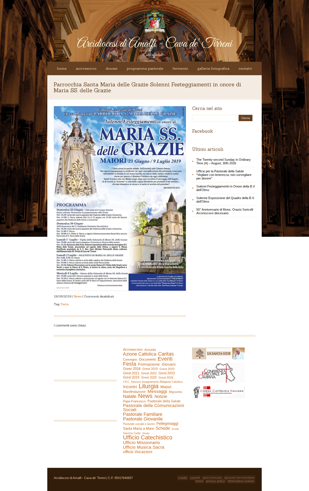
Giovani (169, 364)
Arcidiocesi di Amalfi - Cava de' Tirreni (154, 44)
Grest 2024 (131, 377)
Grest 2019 (150, 369)
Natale (129, 396)
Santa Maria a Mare (138, 429)
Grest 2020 (167, 369)
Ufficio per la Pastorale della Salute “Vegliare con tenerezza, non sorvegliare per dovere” (223, 174)
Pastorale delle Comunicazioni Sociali (153, 407)
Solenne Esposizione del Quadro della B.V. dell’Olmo (225, 199)
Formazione (149, 364)
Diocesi (112, 68)
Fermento (180, 68)
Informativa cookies (241, 481)
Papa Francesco (134, 401)
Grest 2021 (131, 373)
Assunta (150, 349)
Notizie (160, 396)
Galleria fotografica (213, 68)
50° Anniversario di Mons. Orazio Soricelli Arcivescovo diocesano (224, 211)
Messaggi (157, 391)
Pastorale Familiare (142, 414)
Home (62, 68)
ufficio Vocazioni (137, 452)
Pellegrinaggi (167, 423)
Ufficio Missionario (141, 442)
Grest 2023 (166, 373)
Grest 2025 (149, 377)
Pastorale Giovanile (143, 419)
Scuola (175, 429)
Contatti (245, 68)
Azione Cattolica (139, 354)
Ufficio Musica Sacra (143, 447)
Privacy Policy (215, 481)
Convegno (130, 359)
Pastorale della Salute (164, 401)
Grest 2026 (165, 377)
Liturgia (148, 386)
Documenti (147, 359)
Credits (182, 478)
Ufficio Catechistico (147, 437)
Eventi (165, 359)
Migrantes (175, 391)
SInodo (145, 433)
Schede (163, 428)
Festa (65, 304)
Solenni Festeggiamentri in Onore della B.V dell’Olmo (225, 188)
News (78, 296)
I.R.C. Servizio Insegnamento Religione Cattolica (152, 381)
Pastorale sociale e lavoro (138, 423)
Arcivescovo (86, 68)
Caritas (166, 354)
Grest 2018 (131, 369)
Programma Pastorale (145, 68)
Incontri (130, 387)
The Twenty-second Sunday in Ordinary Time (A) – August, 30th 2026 (223, 161)
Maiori (165, 387)
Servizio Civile (131, 433)
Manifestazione (134, 391)
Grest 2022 (149, 373)
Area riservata (212, 478)
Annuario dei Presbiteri (239, 478)
